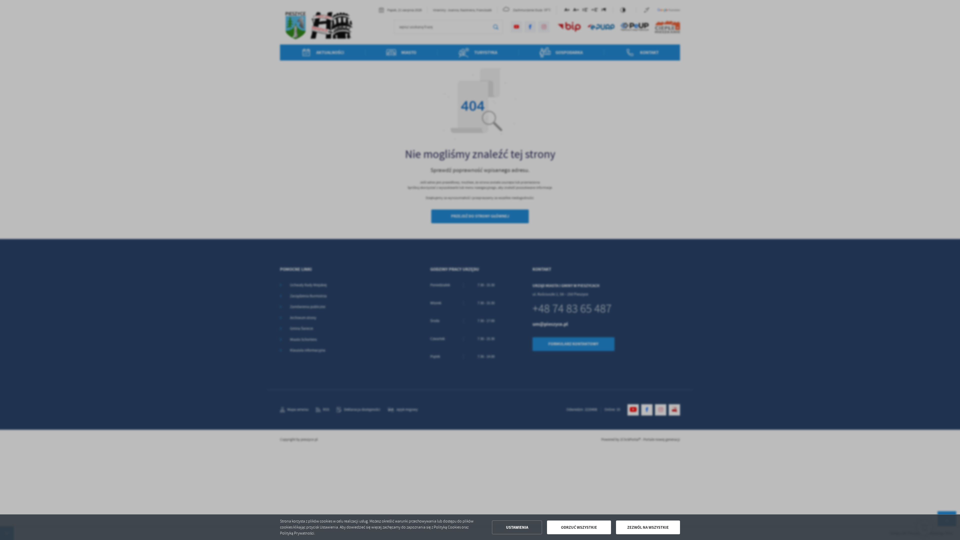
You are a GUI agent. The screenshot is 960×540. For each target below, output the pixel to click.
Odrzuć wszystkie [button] (579, 527)
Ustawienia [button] (517, 527)
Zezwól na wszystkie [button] (648, 527)
